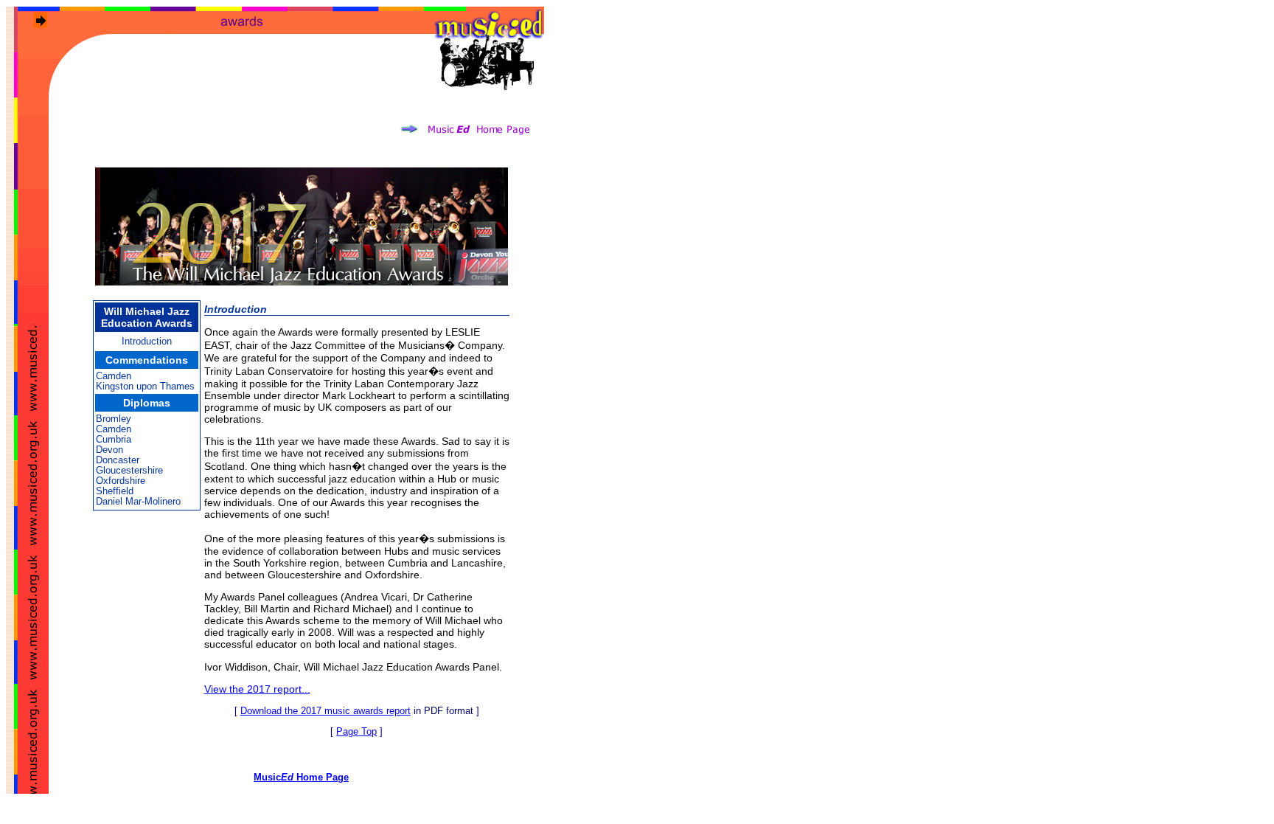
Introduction (147, 341)
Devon (109, 449)
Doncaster (117, 459)
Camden (113, 375)
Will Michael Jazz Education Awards (146, 317)
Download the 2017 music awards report (325, 710)
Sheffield (114, 490)
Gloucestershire (129, 470)
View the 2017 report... (257, 689)
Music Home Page (301, 777)
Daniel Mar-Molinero (138, 501)
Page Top (356, 731)
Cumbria (113, 439)
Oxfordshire (120, 480)
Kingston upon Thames (145, 386)
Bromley (113, 418)
